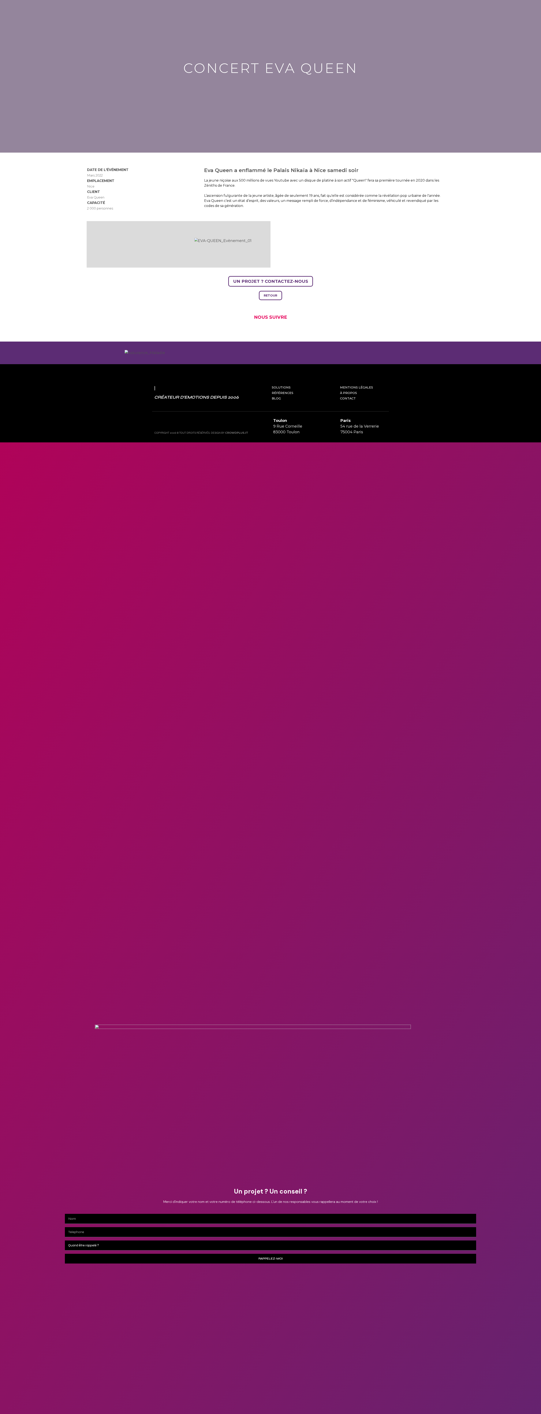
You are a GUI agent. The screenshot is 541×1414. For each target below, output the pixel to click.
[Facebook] (168, 423)
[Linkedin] (187, 423)
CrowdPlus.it (236, 432)
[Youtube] (177, 423)
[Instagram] (158, 423)
